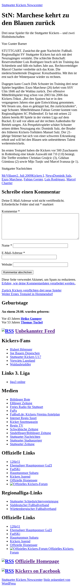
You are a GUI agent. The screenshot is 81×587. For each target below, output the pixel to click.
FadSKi (15, 469)
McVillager (9, 175)
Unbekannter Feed (35, 331)
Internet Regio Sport (23, 418)
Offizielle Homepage (23, 480)
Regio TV (16, 425)
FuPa (13, 410)
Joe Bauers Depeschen (25, 353)
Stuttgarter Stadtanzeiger (26, 440)
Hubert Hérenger (21, 349)
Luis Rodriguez (54, 179)
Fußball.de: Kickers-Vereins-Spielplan (35, 414)
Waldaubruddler (20, 364)
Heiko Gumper (31, 318)
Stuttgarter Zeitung (22, 444)
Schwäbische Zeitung (24, 429)
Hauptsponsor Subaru (24, 473)
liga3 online (17, 382)
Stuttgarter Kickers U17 (25, 357)
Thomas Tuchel (32, 322)
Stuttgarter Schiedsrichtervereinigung (34, 501)
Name (7, 245)
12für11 (15, 461)
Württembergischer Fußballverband (33, 509)
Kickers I (38, 175)
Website (7, 264)
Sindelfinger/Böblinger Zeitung (30, 433)
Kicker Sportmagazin (24, 422)
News (49, 175)
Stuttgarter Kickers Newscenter (22, 5)
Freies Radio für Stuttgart (26, 407)
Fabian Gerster (33, 179)
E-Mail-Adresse (13, 253)
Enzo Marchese (12, 179)
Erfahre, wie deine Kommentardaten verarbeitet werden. (38, 283)
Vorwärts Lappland (22, 360)
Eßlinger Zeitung (21, 403)
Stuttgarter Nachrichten (25, 436)
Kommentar (11, 211)
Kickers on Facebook (37, 571)
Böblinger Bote (20, 399)
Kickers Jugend (20, 476)
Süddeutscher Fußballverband (29, 505)
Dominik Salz (62, 175)
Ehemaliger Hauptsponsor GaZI (31, 465)
